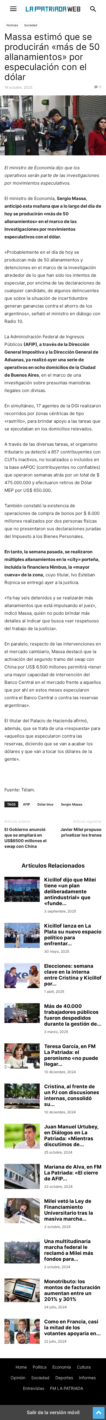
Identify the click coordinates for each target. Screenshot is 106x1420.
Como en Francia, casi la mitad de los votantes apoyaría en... (72, 1327)
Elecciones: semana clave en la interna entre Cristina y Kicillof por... (73, 975)
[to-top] (99, 1410)
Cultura (84, 1366)
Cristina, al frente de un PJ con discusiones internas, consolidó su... (71, 1095)
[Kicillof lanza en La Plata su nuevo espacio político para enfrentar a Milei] (22, 936)
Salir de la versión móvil (53, 1412)
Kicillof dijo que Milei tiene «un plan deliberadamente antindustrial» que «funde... (70, 891)
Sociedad (30, 25)
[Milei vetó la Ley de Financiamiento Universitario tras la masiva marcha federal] (22, 1211)
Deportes (64, 1377)
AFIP (26, 804)
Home (21, 1366)
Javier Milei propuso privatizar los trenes (81, 832)
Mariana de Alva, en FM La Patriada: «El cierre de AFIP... (73, 1173)
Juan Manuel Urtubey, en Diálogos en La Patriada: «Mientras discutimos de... (71, 1135)
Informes (87, 1377)
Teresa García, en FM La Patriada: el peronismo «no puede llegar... (71, 1055)
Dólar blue (45, 804)
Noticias (12, 25)
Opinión (18, 1377)
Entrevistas (33, 1388)
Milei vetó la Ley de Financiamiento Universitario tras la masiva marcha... (68, 1210)
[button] (13, 9)
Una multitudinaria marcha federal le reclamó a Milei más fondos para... (68, 1250)
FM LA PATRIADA (66, 1388)
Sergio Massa (71, 804)
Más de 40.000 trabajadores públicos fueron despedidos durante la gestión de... (72, 1015)
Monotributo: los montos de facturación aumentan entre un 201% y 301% (72, 1290)
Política (40, 1366)
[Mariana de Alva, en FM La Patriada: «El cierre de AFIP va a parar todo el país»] (22, 1177)
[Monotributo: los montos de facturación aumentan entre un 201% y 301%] (22, 1290)
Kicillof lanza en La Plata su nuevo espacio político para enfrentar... (72, 934)
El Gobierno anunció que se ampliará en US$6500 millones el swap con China (25, 838)
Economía (61, 1366)
